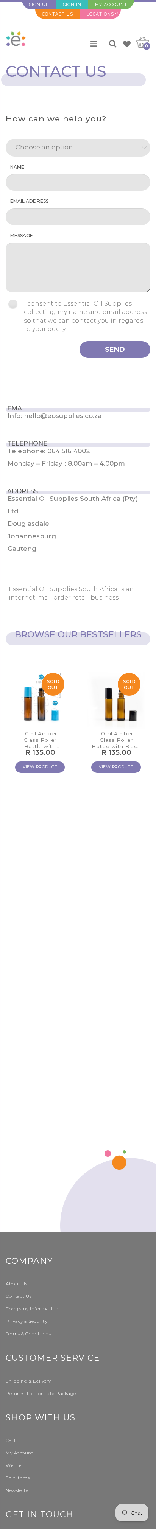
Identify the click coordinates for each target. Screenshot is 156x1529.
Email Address (29, 201)
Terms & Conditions (28, 1333)
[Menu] (93, 43)
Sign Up (39, 4)
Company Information (32, 1308)
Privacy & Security (26, 1321)
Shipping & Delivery (28, 1381)
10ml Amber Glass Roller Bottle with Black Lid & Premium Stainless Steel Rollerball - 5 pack (116, 740)
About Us (16, 1284)
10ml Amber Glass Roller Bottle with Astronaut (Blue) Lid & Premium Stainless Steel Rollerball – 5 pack (40, 740)
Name (17, 167)
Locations (100, 14)
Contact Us (57, 14)
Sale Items (18, 1478)
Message (21, 235)
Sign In (72, 4)
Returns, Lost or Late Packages (42, 1393)
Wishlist (15, 1465)
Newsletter (18, 1490)
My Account (111, 4)
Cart (11, 1440)
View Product (40, 766)
